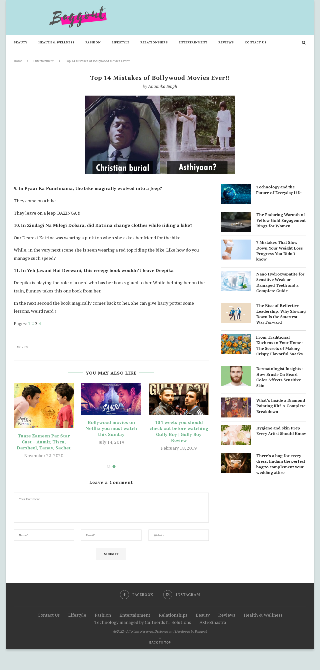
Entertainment (193, 42)
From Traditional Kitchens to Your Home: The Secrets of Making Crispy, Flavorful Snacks (279, 345)
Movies (22, 347)
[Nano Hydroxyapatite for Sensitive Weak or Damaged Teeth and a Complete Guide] (236, 275)
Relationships (154, 42)
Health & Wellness (56, 42)
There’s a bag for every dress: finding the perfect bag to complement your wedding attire (280, 464)
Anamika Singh (162, 86)
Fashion (93, 42)
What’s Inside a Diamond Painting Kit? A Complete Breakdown (281, 406)
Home (18, 61)
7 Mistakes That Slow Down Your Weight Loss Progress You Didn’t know (279, 251)
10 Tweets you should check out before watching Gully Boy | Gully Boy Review (179, 431)
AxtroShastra (213, 622)
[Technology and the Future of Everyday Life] (236, 188)
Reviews (226, 42)
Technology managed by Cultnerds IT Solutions (142, 622)
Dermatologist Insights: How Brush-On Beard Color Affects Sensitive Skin (279, 377)
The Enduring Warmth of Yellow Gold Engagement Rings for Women (281, 220)
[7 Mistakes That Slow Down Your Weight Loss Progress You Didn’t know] (236, 244)
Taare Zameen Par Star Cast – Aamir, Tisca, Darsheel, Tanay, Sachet (44, 442)
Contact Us (255, 42)
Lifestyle (121, 42)
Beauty (21, 42)
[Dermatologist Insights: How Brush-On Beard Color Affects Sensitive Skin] (236, 370)
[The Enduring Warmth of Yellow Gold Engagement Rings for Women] (236, 216)
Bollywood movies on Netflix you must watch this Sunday (111, 428)
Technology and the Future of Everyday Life (279, 189)
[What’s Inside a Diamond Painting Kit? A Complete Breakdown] (236, 401)
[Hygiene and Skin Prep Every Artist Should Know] (236, 429)
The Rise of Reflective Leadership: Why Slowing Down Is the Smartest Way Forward (281, 314)
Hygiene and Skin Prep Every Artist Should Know (281, 430)
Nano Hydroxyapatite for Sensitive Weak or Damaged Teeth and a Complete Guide (280, 282)
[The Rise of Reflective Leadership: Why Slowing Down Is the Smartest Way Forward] (236, 307)
